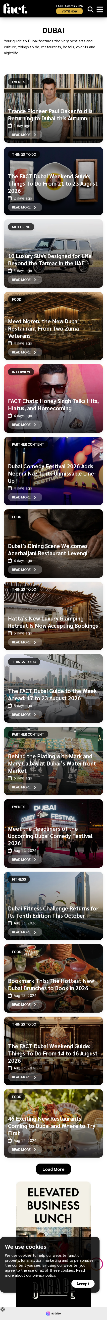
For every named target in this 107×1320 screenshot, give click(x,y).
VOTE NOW (69, 11)
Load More (53, 1169)
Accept (83, 1283)
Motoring (21, 226)
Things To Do (24, 154)
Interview (21, 371)
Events (18, 81)
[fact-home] (15, 8)
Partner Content (28, 444)
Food (16, 299)
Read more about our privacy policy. (45, 1272)
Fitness (19, 879)
